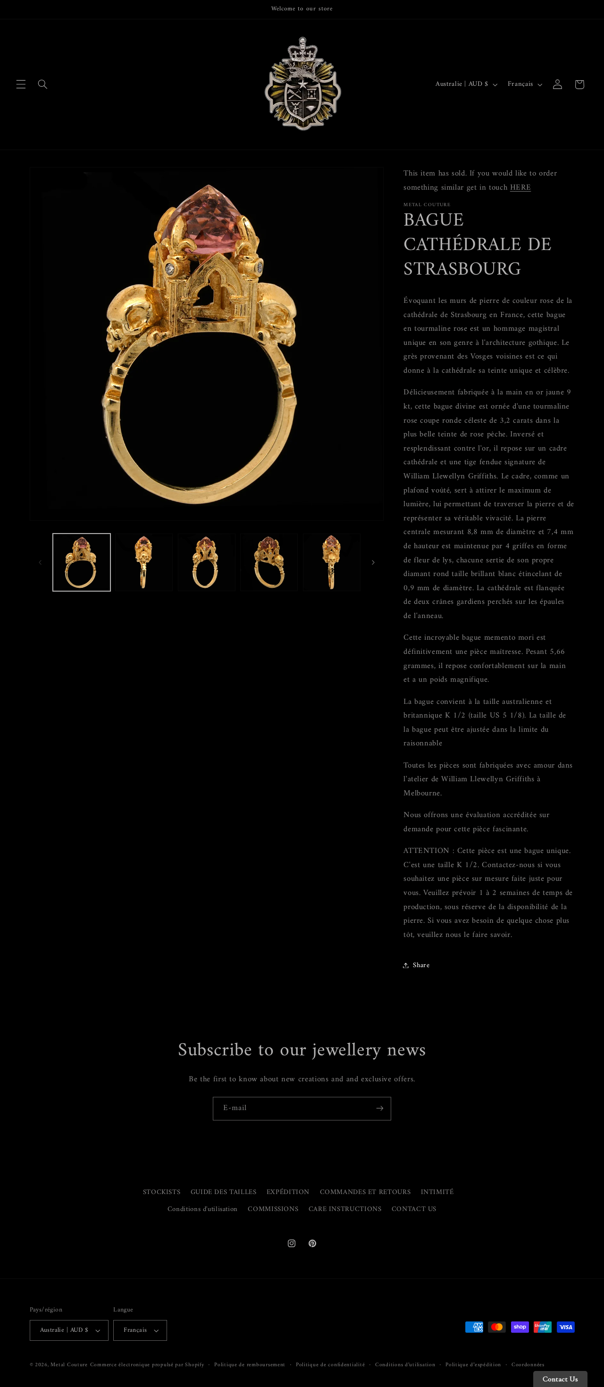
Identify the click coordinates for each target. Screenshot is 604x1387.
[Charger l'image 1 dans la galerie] (81, 562)
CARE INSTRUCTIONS (345, 1209)
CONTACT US (414, 1209)
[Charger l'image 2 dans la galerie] (144, 562)
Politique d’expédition (473, 1365)
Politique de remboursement (249, 1365)
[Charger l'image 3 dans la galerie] (206, 562)
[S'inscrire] (380, 1108)
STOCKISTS (162, 1192)
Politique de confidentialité (330, 1365)
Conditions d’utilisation (405, 1365)
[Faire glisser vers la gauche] (40, 562)
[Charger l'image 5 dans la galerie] (332, 562)
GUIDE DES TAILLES (224, 1192)
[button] (21, 84)
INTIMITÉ (437, 1192)
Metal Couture (69, 1365)
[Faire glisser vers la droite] (373, 562)
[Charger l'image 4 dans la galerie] (269, 562)
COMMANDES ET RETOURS (365, 1192)
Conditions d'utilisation (203, 1209)
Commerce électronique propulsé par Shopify (147, 1365)
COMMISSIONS (273, 1209)
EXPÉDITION (288, 1192)
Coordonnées (528, 1365)
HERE (520, 187)
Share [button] (421, 965)
